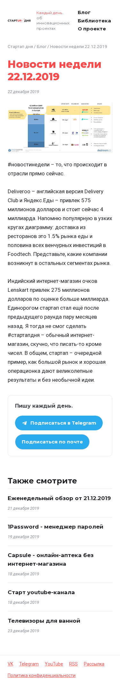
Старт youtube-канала (41, 592)
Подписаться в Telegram (63, 423)
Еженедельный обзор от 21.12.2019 (59, 498)
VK (10, 663)
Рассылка (94, 663)
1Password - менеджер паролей (55, 526)
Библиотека (94, 21)
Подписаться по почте (52, 442)
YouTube (54, 663)
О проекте (92, 29)
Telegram (29, 663)
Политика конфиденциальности (42, 675)
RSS (73, 663)
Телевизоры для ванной (44, 621)
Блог (84, 12)
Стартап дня (20, 46)
